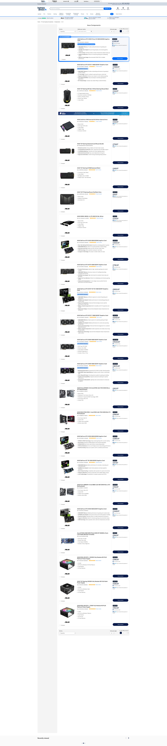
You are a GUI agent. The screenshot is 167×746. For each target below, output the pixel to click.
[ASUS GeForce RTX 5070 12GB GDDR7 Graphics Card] (67, 279)
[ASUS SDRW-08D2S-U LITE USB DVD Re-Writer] (67, 231)
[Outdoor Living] (96, 1)
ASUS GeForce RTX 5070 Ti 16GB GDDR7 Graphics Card (92, 64)
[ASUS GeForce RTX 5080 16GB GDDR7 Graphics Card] (67, 354)
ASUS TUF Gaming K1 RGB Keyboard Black (88, 168)
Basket (128, 9)
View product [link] (120, 58)
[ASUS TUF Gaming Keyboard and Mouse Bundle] (67, 158)
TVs (87, 14)
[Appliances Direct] (54, 1)
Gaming (55, 14)
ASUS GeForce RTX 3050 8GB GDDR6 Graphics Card (92, 240)
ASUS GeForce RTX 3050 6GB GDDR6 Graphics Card (92, 436)
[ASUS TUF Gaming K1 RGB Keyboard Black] (67, 182)
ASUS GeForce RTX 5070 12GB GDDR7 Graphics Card (92, 264)
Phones (82, 14)
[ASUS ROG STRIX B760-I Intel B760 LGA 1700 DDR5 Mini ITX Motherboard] (67, 426)
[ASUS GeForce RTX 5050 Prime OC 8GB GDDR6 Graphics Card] (67, 53)
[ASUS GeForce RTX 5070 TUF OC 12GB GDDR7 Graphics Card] (67, 303)
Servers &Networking (98, 14)
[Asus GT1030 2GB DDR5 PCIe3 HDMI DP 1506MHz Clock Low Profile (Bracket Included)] (67, 547)
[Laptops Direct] (43, 1)
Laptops (39, 14)
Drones (91, 14)
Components (57, 21)
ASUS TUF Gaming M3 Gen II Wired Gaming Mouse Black (93, 89)
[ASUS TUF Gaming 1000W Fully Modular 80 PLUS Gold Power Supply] (67, 596)
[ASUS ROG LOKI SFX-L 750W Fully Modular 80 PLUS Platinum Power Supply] (67, 620)
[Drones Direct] (66, 1)
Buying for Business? (42, 4)
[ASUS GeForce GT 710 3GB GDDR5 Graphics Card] (67, 475)
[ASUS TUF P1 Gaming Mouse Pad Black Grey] (67, 206)
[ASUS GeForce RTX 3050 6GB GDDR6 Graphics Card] (67, 451)
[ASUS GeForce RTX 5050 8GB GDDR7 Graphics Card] (67, 523)
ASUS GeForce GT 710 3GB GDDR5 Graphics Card (91, 460)
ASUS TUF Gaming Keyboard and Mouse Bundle (90, 144)
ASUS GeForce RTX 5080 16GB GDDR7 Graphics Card (92, 339)
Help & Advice (119, 14)
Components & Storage (76, 14)
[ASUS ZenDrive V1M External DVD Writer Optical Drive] (67, 134)
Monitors (49, 14)
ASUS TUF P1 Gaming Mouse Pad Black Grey (89, 192)
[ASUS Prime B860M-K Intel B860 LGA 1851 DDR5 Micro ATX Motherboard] (67, 499)
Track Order (123, 9)
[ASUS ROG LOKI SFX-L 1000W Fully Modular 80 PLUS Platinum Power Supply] (67, 571)
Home (39, 21)
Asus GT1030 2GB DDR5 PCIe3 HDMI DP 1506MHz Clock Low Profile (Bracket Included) (92, 533)
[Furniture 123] (86, 1)
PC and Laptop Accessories (47, 21)
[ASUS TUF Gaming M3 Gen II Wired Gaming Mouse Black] (67, 103)
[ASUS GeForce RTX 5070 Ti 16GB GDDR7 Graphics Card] (67, 79)
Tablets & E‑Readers (61, 14)
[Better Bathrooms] (76, 1)
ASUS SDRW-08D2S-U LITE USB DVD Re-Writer (90, 216)
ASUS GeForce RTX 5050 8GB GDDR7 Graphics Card (91, 509)
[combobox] (80, 9)
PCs (44, 14)
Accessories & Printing (68, 14)
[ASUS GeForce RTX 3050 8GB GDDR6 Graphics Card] (67, 255)
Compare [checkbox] (64, 59)
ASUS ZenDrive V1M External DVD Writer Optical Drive (92, 119)
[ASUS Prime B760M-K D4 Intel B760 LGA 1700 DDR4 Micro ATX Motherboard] (67, 402)
